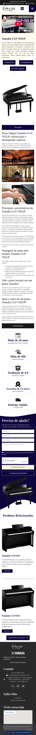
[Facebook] (18, 686)
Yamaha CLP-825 (11, 615)
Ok (8, 732)
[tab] (18, 127)
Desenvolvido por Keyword (18, 662)
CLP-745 (7, 318)
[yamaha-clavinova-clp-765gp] (18, 100)
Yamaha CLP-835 (11, 555)
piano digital (24, 144)
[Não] (33, 729)
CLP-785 (27, 317)
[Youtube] (23, 686)
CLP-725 (18, 318)
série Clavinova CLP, (12, 215)
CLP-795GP (21, 317)
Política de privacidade (23, 732)
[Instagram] (13, 686)
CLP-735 (12, 318)
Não (13, 732)
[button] (22, 8)
